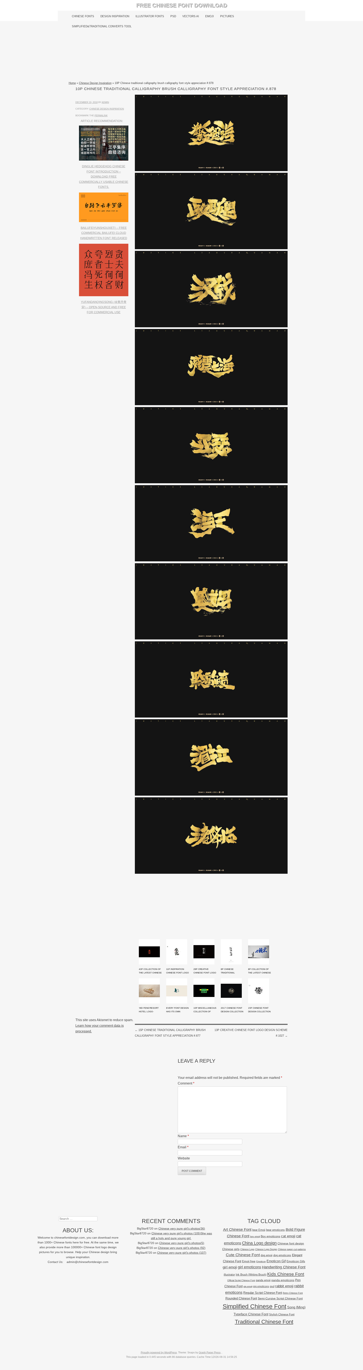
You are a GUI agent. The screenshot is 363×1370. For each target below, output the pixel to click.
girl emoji (230, 1267)
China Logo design (259, 1243)
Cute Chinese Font (243, 1255)
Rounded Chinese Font (241, 1298)
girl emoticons (249, 1267)
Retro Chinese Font (293, 1293)
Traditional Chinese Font (264, 1322)
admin (105, 102)
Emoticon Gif (276, 1261)
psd (272, 1286)
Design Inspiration (114, 16)
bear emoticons (275, 1229)
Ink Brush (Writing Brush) (251, 1274)
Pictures (227, 16)
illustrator (229, 1274)
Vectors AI (190, 16)
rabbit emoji (284, 1286)
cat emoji (288, 1236)
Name (183, 1136)
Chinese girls (230, 1249)
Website (184, 1158)
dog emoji (266, 1255)
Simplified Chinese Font (254, 1306)
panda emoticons (282, 1280)
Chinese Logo (247, 1249)
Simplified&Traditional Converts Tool (102, 26)
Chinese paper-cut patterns (292, 1249)
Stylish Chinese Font (282, 1314)
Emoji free (248, 1261)
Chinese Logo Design (266, 1249)
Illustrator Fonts (149, 16)
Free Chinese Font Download (181, 5)
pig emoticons (261, 1286)
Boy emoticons (270, 1236)
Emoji (209, 16)
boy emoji (255, 1236)
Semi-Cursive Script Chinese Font (280, 1298)
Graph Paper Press (210, 1352)
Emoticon (261, 1261)
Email (183, 1147)
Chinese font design (291, 1243)
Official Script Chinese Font (241, 1280)
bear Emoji (258, 1229)
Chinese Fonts (83, 16)
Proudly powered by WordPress (159, 1352)
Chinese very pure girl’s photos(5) (181, 1243)
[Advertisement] (182, 56)
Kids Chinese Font (285, 1274)
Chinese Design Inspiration (95, 83)
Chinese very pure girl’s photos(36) (181, 1228)
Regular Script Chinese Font (262, 1292)
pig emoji (247, 1286)
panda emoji (263, 1280)
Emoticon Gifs (296, 1261)
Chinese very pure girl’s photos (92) (181, 1248)
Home (72, 83)
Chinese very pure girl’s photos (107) (181, 1252)
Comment (186, 1083)
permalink (101, 115)
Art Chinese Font (237, 1229)
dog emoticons (282, 1255)
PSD (173, 16)
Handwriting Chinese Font (283, 1267)
